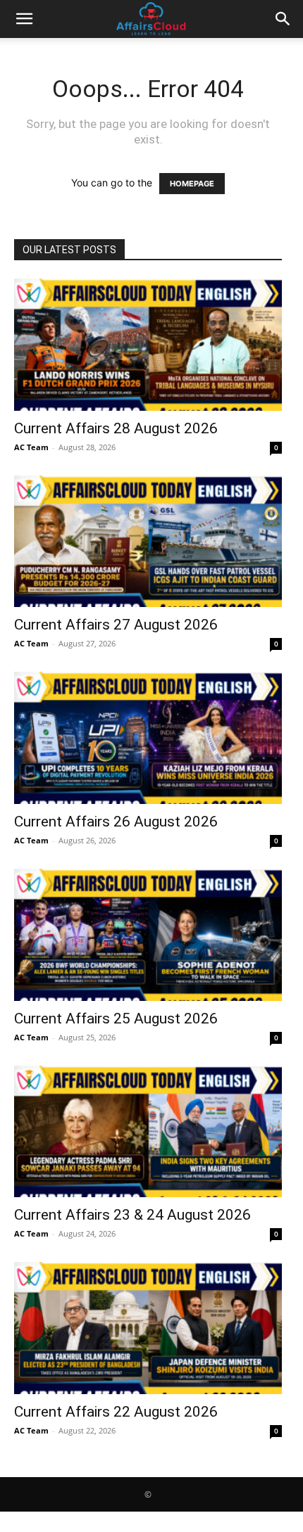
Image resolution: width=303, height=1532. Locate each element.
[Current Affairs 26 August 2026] (148, 738)
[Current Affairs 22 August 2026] (148, 1328)
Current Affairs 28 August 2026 (116, 428)
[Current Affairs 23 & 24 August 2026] (148, 1132)
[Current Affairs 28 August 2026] (148, 345)
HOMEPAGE (192, 184)
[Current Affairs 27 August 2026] (148, 541)
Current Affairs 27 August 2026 (116, 624)
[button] (24, 19)
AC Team (31, 447)
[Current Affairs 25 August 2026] (148, 935)
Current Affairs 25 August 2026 (116, 1018)
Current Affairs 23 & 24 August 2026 (132, 1214)
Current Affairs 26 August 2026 (116, 821)
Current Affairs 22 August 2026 (116, 1411)
